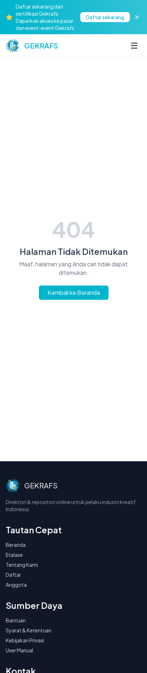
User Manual (19, 650)
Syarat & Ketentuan (28, 630)
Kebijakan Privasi (25, 640)
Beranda (16, 544)
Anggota (16, 584)
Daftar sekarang (105, 17)
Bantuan (16, 620)
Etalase (14, 554)
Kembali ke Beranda (73, 292)
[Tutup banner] (137, 17)
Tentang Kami (22, 564)
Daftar (13, 574)
